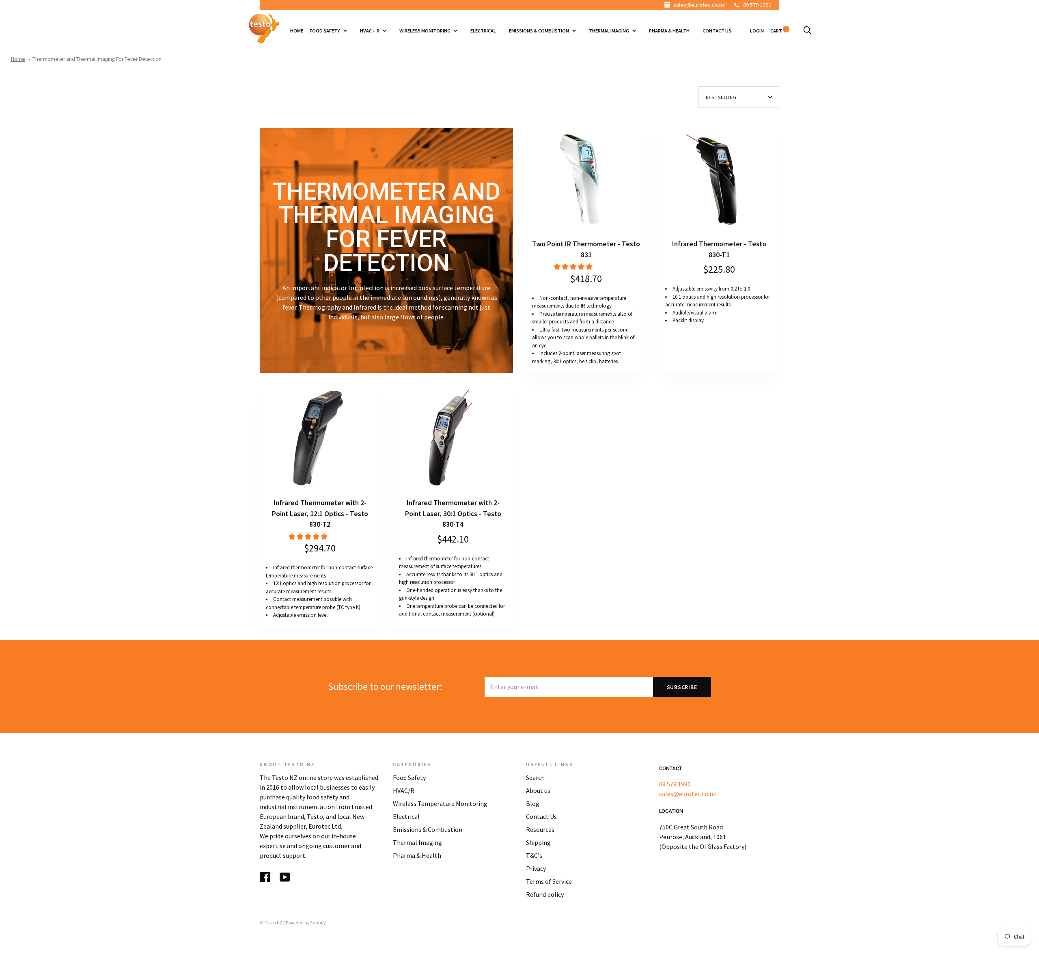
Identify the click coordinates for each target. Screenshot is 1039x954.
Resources (540, 829)
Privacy (536, 868)
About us (538, 790)
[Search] (807, 31)
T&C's (534, 855)
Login (757, 31)
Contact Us (541, 816)
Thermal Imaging (609, 31)
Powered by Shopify (305, 923)
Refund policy (545, 894)
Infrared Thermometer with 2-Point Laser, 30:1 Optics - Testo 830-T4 (453, 513)
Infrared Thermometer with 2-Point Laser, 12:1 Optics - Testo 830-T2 (320, 513)
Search (535, 777)
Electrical (483, 31)
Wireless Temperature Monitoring (440, 803)
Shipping (538, 842)
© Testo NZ (271, 923)
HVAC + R (370, 31)
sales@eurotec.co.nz (699, 5)
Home (296, 31)
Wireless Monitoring (425, 31)
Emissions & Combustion (539, 31)
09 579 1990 (757, 5)
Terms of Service (549, 881)
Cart (778, 31)
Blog (532, 803)
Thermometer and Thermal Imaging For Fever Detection (97, 59)
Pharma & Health (669, 31)
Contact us (717, 31)
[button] (574, 267)
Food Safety (325, 31)
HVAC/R (403, 790)
